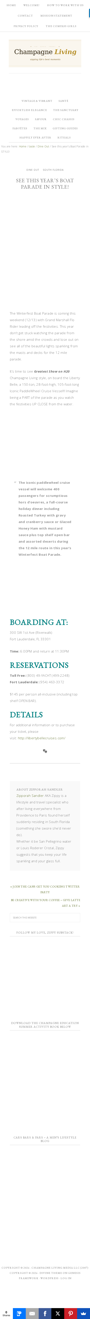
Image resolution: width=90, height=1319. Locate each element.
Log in (66, 1278)
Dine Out (32, 169)
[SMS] (19, 1313)
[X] (57, 1313)
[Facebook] (45, 1313)
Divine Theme (51, 1273)
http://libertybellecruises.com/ (41, 738)
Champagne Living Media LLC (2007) (59, 1268)
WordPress (49, 1278)
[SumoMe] (83, 1313)
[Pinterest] (70, 1313)
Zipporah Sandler (30, 795)
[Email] (32, 1313)
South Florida (53, 169)
